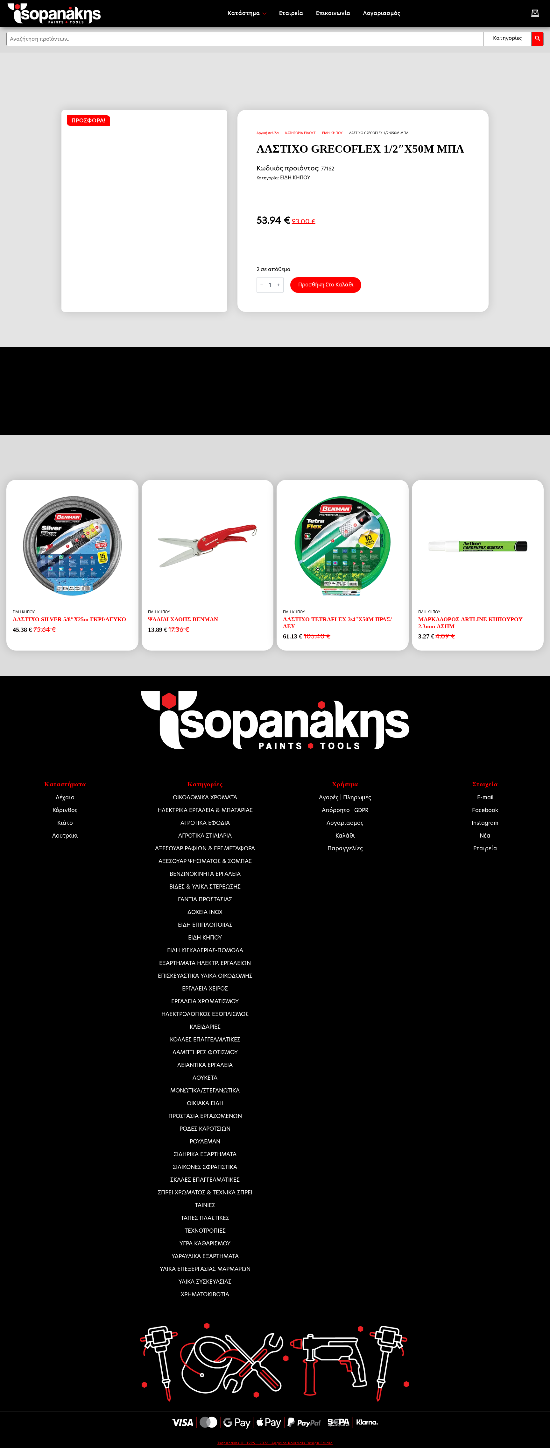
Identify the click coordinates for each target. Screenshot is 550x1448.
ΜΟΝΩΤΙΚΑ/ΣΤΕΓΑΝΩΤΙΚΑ (205, 1090)
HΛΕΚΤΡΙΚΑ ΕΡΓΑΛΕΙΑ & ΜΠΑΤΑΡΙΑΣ (205, 810)
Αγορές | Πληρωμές (345, 797)
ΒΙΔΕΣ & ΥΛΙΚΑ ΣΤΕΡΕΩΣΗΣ (205, 886)
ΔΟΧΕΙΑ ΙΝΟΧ (204, 912)
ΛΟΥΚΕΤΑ (205, 1078)
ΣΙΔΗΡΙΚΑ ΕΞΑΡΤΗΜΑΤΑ (205, 1154)
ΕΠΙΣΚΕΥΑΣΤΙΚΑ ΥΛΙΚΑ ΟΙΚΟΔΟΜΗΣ (205, 976)
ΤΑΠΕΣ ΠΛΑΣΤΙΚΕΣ (205, 1218)
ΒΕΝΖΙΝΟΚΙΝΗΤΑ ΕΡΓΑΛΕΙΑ (205, 874)
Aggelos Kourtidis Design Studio (302, 1443)
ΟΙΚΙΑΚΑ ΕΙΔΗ (205, 1103)
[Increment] (278, 285)
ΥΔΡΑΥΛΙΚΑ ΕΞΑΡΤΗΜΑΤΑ (205, 1256)
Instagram (485, 823)
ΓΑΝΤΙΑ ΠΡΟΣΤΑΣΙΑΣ (205, 899)
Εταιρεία (291, 13)
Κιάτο (65, 823)
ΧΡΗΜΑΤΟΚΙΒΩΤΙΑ (205, 1294)
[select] (507, 39)
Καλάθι (345, 835)
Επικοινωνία (333, 13)
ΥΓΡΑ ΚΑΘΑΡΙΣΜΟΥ (205, 1243)
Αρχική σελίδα (268, 133)
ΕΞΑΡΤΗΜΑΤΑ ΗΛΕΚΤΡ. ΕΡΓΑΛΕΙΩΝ (205, 963)
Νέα (485, 835)
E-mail (485, 797)
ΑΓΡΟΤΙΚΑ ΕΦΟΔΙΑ (205, 823)
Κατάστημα (244, 13)
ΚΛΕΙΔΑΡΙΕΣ (205, 1027)
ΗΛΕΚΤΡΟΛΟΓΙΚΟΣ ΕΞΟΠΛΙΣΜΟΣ (205, 1014)
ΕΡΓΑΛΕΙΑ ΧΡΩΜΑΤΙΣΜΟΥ (205, 1001)
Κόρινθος (65, 810)
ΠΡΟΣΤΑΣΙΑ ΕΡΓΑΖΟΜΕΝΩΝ (205, 1116)
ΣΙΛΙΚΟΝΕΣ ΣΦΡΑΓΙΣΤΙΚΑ (205, 1167)
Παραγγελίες (345, 848)
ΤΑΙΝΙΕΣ (205, 1205)
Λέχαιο (65, 797)
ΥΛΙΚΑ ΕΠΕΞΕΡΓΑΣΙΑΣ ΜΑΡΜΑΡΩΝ (205, 1269)
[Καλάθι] (535, 13)
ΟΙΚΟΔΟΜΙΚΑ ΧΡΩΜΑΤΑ (205, 797)
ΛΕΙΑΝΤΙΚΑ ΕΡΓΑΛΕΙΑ (205, 1065)
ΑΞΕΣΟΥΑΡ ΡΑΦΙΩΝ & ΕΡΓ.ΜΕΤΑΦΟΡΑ (205, 848)
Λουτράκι (65, 835)
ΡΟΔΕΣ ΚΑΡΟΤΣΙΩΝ (205, 1129)
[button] (538, 39)
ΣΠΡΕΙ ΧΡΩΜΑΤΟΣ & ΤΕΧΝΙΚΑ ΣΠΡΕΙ (205, 1192)
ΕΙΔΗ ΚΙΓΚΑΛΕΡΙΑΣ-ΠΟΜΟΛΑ (205, 950)
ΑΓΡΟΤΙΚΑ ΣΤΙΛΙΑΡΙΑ (205, 835)
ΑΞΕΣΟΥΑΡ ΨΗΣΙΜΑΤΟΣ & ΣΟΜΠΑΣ (205, 861)
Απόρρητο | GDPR (345, 810)
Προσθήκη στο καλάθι (325, 284)
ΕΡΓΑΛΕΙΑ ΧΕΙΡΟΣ (205, 988)
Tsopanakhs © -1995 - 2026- (244, 1443)
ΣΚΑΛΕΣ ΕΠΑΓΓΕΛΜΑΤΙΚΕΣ (205, 1180)
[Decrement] (261, 285)
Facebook (485, 810)
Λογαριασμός (381, 13)
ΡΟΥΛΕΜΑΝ (205, 1141)
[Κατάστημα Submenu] (266, 13)
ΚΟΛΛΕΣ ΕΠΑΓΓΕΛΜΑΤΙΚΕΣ (205, 1039)
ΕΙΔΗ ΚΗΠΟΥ (332, 133)
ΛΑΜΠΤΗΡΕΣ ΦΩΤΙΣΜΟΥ (205, 1052)
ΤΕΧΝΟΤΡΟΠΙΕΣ (205, 1231)
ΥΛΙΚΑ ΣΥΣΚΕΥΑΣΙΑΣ (205, 1282)
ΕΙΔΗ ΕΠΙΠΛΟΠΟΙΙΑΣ (205, 925)
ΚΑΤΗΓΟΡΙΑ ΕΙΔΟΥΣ (300, 133)
